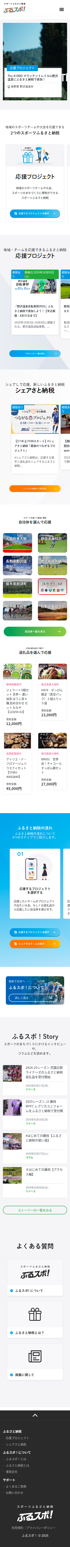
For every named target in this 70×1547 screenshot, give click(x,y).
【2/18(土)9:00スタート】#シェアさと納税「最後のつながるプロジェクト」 (34, 446)
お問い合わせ (14, 1492)
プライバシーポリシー (40, 1528)
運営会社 (12, 1471)
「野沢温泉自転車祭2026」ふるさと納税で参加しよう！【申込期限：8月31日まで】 (34, 311)
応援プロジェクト (17, 1438)
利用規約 (17, 1528)
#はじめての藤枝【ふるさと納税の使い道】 (44, 1137)
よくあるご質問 (16, 1486)
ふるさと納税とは (17, 1465)
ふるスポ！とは (16, 1459)
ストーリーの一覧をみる (35, 1210)
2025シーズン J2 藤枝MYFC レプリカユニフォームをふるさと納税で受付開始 (44, 1108)
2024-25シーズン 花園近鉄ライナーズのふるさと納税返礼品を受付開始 (44, 1072)
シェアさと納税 (16, 1444)
